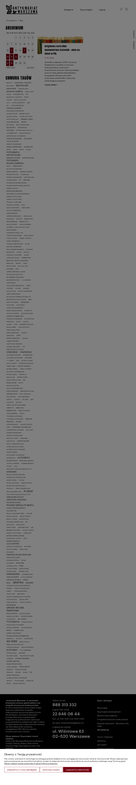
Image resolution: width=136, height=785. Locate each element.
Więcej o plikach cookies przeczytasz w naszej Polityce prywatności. (31, 763)
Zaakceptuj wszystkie (77, 770)
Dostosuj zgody (51, 770)
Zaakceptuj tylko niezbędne (22, 770)
